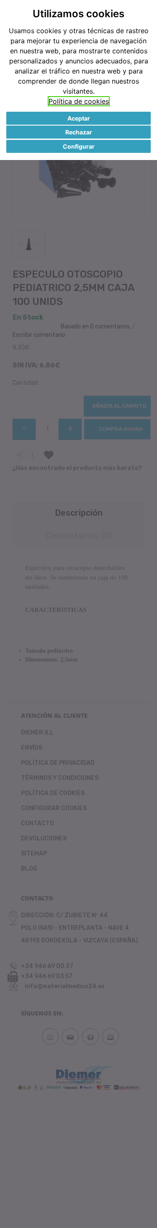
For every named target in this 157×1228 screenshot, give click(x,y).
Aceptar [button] (78, 118)
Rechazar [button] (78, 132)
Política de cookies (79, 101)
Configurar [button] (79, 146)
